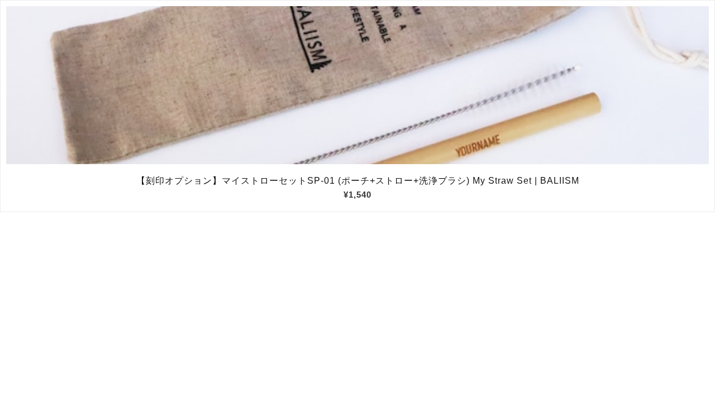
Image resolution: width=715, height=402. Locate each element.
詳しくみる (358, 85)
